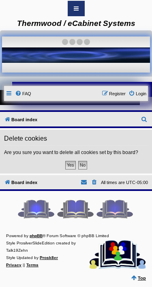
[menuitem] (23, 94)
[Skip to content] (76, 8)
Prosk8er (49, 257)
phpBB (36, 235)
